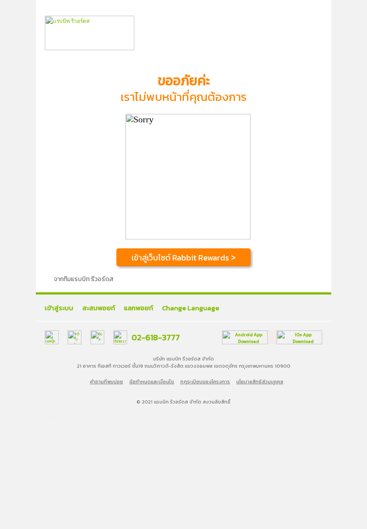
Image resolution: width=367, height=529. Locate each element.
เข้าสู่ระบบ (59, 308)
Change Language (190, 308)
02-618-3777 (156, 337)
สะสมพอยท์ (98, 308)
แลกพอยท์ (138, 308)
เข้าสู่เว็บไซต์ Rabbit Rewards (184, 257)
